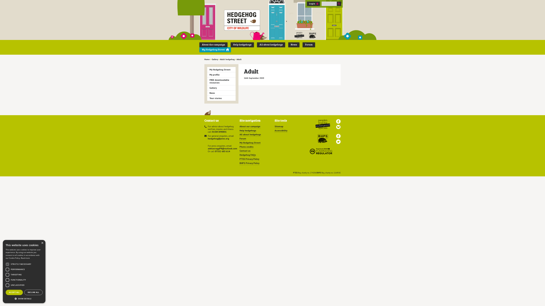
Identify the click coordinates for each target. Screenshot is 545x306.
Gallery (213, 87)
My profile (214, 74)
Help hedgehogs (242, 44)
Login (312, 3)
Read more (25, 258)
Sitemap (279, 126)
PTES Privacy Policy (249, 159)
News (294, 44)
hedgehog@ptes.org (218, 138)
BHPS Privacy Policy (249, 163)
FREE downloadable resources (219, 81)
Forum (309, 44)
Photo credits (246, 146)
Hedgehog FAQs (248, 154)
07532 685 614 (222, 151)
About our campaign (250, 126)
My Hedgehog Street (213, 49)
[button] (24, 298)
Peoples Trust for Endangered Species (299, 35)
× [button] (42, 243)
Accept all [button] (14, 292)
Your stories (215, 98)
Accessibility (281, 130)
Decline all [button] (33, 292)
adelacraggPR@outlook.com (222, 148)
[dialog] (24, 271)
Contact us (245, 150)
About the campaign (213, 44)
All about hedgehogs (271, 44)
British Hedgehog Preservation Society (312, 35)
